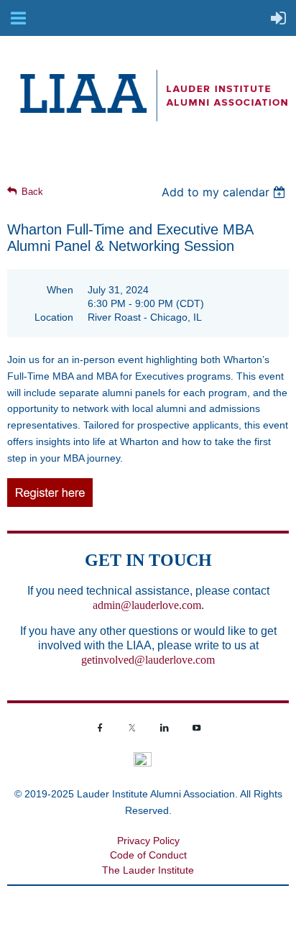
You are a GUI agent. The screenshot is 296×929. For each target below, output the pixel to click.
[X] (132, 728)
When (60, 290)
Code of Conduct (148, 855)
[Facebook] (100, 728)
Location (53, 317)
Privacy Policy (148, 840)
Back (32, 191)
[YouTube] (197, 728)
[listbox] (225, 192)
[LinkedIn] (164, 728)
